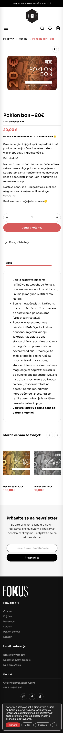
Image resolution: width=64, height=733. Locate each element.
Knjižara (7, 616)
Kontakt (7, 636)
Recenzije (9, 621)
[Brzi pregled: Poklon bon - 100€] (26, 454)
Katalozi (7, 626)
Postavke (42, 725)
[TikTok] (40, 696)
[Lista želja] (50, 28)
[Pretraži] (42, 28)
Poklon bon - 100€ (13, 486)
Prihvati (13, 725)
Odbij (27, 725)
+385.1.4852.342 (12, 687)
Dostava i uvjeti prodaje (17, 659)
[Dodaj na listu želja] (26, 447)
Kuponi (23, 39)
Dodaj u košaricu (32, 227)
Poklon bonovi (11, 631)
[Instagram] (24, 696)
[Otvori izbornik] (6, 28)
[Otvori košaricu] (58, 28)
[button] (56, 49)
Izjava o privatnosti (14, 654)
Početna (8, 39)
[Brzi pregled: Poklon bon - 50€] (56, 454)
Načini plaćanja (12, 664)
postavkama (24, 718)
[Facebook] (32, 696)
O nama (7, 611)
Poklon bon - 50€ (43, 486)
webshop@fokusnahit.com (19, 682)
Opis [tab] (9, 262)
